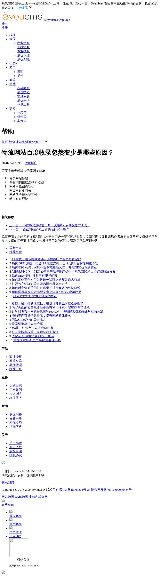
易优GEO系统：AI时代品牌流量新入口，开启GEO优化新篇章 (54, 267)
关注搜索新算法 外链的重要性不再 (37, 340)
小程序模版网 (38, 497)
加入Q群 (15, 393)
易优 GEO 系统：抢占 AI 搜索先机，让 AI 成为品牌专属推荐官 (55, 263)
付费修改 (15, 532)
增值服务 (15, 397)
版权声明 (15, 451)
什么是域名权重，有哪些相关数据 (35, 332)
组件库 (22, 116)
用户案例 (15, 389)
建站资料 (22, 142)
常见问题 (23, 96)
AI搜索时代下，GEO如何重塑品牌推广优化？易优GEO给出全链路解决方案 (64, 271)
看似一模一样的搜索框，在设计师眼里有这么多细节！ (49, 303)
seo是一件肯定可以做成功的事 (32, 328)
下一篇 (39, 229)
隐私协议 (15, 455)
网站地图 (8, 497)
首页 (5, 142)
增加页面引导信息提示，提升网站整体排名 (41, 315)
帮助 (12, 84)
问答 (12, 80)
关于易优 (15, 443)
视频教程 (23, 88)
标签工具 (23, 104)
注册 (5, 27)
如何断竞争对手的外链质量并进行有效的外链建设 (46, 288)
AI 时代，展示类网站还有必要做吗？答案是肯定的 (46, 259)
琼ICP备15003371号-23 (75, 489)
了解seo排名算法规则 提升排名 (33, 336)
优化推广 (35, 142)
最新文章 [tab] (15, 248)
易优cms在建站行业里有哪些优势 (34, 275)
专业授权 (23, 51)
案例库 (22, 121)
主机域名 (23, 47)
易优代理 (23, 55)
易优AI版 (23, 59)
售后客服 (15, 524)
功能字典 (15, 426)
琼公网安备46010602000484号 (111, 489)
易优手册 (23, 100)
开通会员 (15, 361)
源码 (20, 71)
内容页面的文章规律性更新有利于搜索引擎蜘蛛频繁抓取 (51, 307)
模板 (12, 34)
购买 (12, 39)
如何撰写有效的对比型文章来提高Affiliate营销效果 (46, 292)
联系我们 (8, 482)
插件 (20, 75)
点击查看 (22, 7)
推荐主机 (15, 369)
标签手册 (15, 418)
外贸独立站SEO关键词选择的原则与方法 (40, 283)
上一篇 (49, 225)
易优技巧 (23, 92)
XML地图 (21, 497)
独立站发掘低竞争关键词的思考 (35, 296)
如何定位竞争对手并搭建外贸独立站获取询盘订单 (46, 279)
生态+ (13, 63)
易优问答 (15, 414)
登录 (5, 23)
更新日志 (15, 385)
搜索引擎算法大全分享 (27, 323)
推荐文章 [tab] (15, 252)
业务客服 (15, 516)
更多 (12, 108)
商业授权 (23, 43)
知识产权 (15, 447)
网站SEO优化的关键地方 (29, 319)
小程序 (22, 112)
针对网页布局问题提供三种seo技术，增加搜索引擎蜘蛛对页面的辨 (57, 311)
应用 (12, 67)
